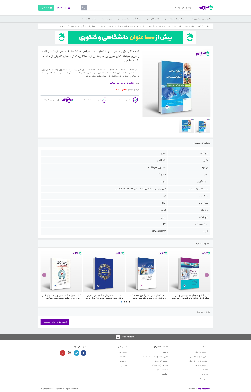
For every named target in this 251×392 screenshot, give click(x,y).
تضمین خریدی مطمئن (199, 356)
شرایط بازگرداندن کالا (159, 365)
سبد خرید (123, 365)
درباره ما (205, 374)
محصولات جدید (161, 361)
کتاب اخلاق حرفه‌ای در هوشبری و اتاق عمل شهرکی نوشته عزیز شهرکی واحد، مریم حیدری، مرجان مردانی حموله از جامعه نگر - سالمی (190, 296)
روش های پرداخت (200, 365)
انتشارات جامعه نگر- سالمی (121, 83)
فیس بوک (83, 353)
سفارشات (123, 356)
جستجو (165, 352)
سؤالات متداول (162, 369)
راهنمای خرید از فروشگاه (198, 361)
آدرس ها (123, 361)
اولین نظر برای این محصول (55, 322)
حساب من (123, 352)
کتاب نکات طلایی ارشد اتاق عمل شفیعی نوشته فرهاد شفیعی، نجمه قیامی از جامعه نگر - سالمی (104, 296)
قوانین (165, 374)
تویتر (76, 353)
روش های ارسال (202, 352)
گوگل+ (62, 353)
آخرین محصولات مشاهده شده (155, 356)
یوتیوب (69, 353)
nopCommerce (204, 389)
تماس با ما (204, 378)
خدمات (205, 369)
